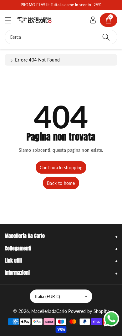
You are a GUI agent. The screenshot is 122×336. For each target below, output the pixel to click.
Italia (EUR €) (47, 296)
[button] (11, 20)
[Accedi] (93, 20)
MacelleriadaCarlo (49, 311)
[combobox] (61, 37)
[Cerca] (106, 37)
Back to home (61, 183)
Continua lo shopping (61, 167)
